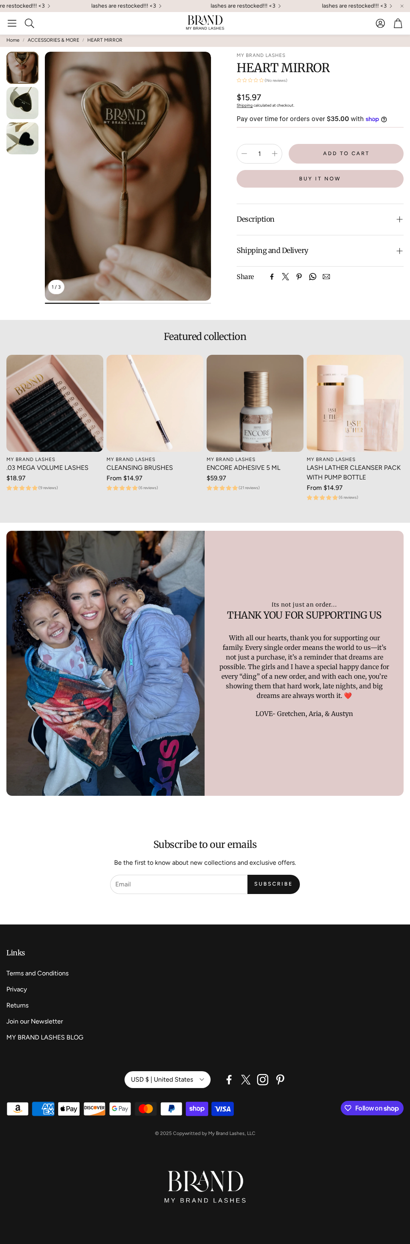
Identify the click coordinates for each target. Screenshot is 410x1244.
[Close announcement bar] (402, 6)
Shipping (245, 105)
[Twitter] (285, 276)
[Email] (326, 276)
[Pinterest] (299, 276)
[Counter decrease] (244, 153)
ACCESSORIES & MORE (53, 40)
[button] (12, 23)
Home (13, 40)
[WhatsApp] (312, 276)
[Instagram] (262, 1079)
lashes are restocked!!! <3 (212, 6)
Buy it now (320, 179)
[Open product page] (54, 403)
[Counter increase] (274, 153)
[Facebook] (271, 276)
